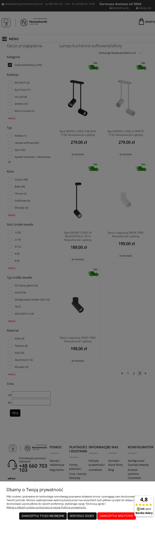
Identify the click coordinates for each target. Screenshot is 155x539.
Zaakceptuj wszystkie (116, 515)
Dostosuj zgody (82, 515)
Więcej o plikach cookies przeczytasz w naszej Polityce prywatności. (46, 507)
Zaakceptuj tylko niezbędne (43, 515)
